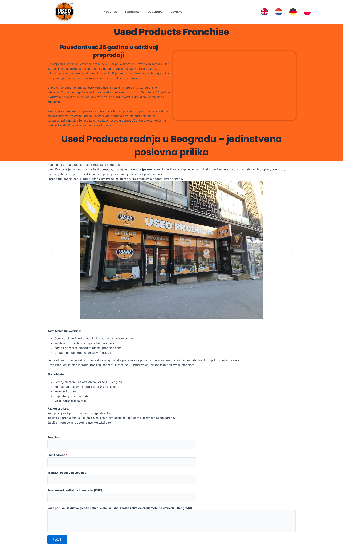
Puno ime (53, 437)
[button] (51, 250)
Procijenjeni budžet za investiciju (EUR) (74, 490)
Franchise (132, 12)
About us (110, 12)
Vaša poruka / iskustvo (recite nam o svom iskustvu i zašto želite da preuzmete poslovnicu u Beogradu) (119, 508)
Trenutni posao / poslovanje (66, 472)
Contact (177, 12)
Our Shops (155, 12)
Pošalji (57, 539)
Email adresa (57, 455)
